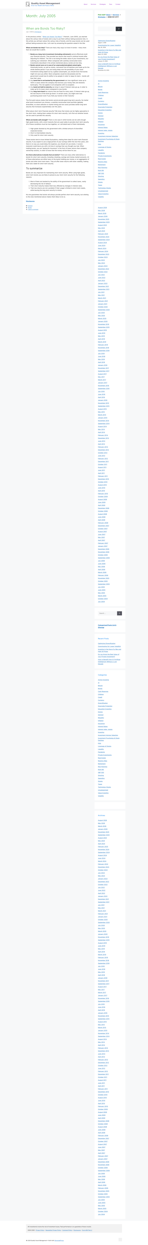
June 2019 (101, 333)
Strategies (103, 4)
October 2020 (103, 307)
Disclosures (77, 1230)
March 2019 (102, 342)
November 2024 (103, 237)
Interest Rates (103, 127)
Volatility (101, 197)
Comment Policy (67, 1230)
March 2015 (102, 415)
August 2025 (102, 225)
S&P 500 (101, 173)
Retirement (102, 165)
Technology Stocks (104, 188)
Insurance (101, 124)
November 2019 (103, 324)
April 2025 (101, 231)
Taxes (100, 185)
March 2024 (102, 248)
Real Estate (102, 159)
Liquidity (101, 150)
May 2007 (101, 537)
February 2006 (103, 575)
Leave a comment (33, 209)
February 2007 (103, 543)
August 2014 (102, 426)
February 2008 (103, 523)
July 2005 (101, 587)
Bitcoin (100, 86)
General (30, 205)
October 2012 (102, 453)
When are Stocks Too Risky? (53, 37)
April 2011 (101, 473)
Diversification (103, 104)
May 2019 (101, 336)
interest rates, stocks (105, 130)
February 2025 (103, 234)
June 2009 (101, 502)
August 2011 (102, 467)
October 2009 (103, 496)
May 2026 (101, 210)
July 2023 (101, 260)
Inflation (100, 121)
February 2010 (103, 493)
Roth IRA (101, 170)
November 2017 (103, 368)
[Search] (119, 29)
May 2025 (101, 228)
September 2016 (103, 388)
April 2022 (101, 280)
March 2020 (102, 318)
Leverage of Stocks (104, 147)
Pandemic (101, 153)
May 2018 (101, 359)
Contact (118, 4)
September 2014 (103, 423)
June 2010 (101, 488)
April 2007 (101, 540)
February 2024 (103, 251)
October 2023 (103, 257)
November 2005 (103, 578)
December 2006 (103, 549)
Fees (110, 4)
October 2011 (102, 464)
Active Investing (103, 81)
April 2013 (101, 444)
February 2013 (103, 447)
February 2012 (103, 458)
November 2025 (103, 219)
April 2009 (101, 505)
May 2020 (101, 315)
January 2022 (102, 283)
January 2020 (102, 321)
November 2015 (103, 403)
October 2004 (103, 599)
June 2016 (101, 394)
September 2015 (103, 406)
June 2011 (101, 470)
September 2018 (103, 350)
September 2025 (104, 222)
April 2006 (101, 569)
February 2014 (103, 435)
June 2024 (101, 245)
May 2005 (101, 593)
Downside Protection (105, 107)
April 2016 (101, 397)
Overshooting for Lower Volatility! (109, 45)
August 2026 (102, 207)
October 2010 (102, 482)
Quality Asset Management (45, 3)
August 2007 (102, 531)
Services (93, 4)
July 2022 (101, 275)
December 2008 (103, 508)
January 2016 (102, 400)
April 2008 (101, 520)
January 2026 (102, 216)
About (85, 4)
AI (98, 84)
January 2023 (102, 266)
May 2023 (101, 263)
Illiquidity (101, 119)
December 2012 (103, 450)
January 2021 (102, 304)
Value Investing (103, 194)
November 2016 (103, 385)
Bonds (30, 207)
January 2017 (102, 383)
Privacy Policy (40, 1230)
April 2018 (101, 362)
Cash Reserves (103, 92)
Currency (101, 101)
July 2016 (101, 391)
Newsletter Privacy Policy (53, 1230)
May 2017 (101, 377)
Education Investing (104, 110)
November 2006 (103, 552)
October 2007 (103, 528)
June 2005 (101, 590)
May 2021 (101, 295)
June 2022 (101, 277)
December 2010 (103, 479)
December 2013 (103, 438)
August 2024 (102, 242)
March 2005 (102, 596)
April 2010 (101, 491)
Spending (101, 179)
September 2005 (104, 584)
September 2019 (103, 327)
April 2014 (101, 432)
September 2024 (104, 240)
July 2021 (101, 292)
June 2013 (101, 441)
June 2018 (101, 356)
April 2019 (101, 339)
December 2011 (103, 461)
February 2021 (103, 301)
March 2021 (102, 298)
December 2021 (103, 286)
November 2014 (103, 420)
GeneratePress (59, 1240)
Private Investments (105, 156)
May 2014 (101, 429)
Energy (100, 113)
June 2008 (101, 517)
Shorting (101, 176)
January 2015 (102, 418)
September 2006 (104, 558)
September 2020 (104, 310)
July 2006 (101, 561)
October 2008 (103, 511)
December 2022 (103, 269)
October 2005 (103, 581)
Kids (99, 144)
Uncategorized (103, 191)
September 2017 (103, 371)
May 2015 (101, 412)
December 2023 (103, 254)
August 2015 (102, 409)
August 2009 (102, 499)
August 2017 (102, 374)
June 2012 (101, 456)
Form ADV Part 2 (87, 1230)
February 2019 (103, 345)
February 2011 (103, 476)
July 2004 (101, 601)
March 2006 (102, 572)
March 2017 (102, 380)
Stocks (100, 182)
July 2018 (101, 353)
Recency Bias (102, 162)
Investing (101, 133)
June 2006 (101, 564)
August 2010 (102, 485)
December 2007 (103, 526)
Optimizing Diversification (106, 41)
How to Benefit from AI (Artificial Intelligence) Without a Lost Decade (109, 66)
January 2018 (102, 365)
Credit (100, 98)
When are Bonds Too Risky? (45, 28)
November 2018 (103, 348)
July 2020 (101, 313)
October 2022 (102, 272)
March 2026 (102, 213)
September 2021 (103, 289)
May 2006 (101, 566)
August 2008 (102, 514)
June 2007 (101, 534)
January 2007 (102, 546)
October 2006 (103, 555)
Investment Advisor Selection (108, 136)
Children (101, 95)
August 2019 (102, 330)
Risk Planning (102, 167)
